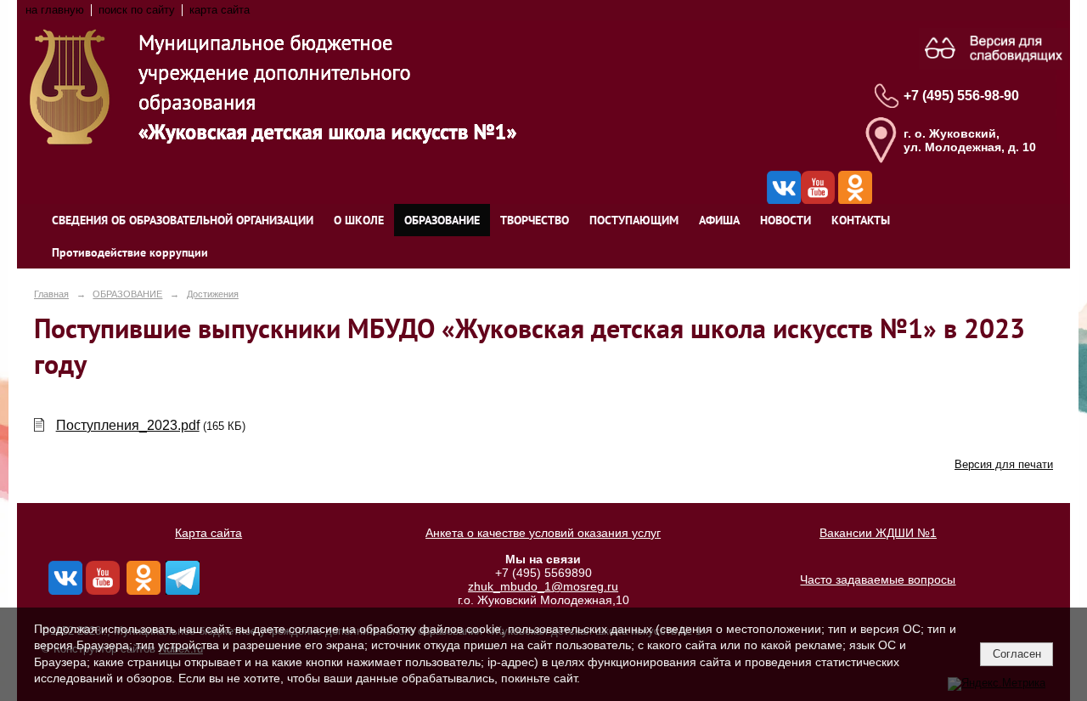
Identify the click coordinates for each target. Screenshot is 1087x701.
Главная (51, 294)
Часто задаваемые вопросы (877, 579)
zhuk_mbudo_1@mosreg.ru (543, 586)
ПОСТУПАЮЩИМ (634, 220)
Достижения (213, 294)
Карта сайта (208, 533)
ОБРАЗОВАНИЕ (442, 220)
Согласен (1017, 653)
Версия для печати (1004, 465)
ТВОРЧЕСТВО (534, 220)
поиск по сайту (137, 10)
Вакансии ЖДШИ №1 (878, 533)
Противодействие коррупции (130, 252)
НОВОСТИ (785, 220)
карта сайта (219, 10)
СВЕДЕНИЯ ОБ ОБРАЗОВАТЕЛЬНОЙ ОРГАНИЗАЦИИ (182, 220)
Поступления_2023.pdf (128, 425)
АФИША (719, 220)
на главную (54, 10)
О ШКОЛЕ (359, 220)
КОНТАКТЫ (860, 220)
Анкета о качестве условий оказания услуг (543, 533)
